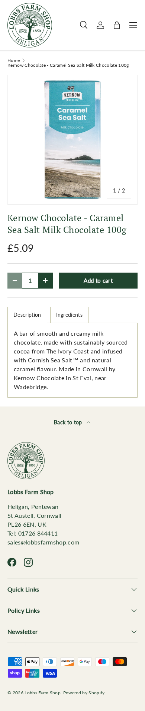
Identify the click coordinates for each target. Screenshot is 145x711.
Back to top (69, 422)
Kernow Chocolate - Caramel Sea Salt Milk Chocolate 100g (68, 65)
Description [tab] (27, 315)
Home (13, 60)
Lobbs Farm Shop (43, 692)
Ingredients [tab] (69, 315)
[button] (117, 25)
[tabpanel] (72, 360)
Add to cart (98, 280)
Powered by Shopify (84, 692)
